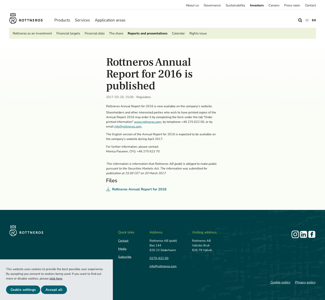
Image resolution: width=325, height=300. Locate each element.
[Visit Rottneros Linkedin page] (303, 234)
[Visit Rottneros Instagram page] (295, 234)
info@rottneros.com (163, 266)
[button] (23, 290)
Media (122, 249)
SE (307, 20)
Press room (292, 5)
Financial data (95, 33)
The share (116, 33)
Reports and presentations (147, 33)
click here (55, 278)
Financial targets (68, 33)
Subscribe (124, 257)
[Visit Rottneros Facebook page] (312, 234)
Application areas (110, 20)
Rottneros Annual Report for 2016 (139, 189)
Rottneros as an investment (32, 33)
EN (314, 20)
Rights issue (198, 33)
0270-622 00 (159, 258)
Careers (274, 5)
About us (192, 5)
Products (62, 20)
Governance (212, 5)
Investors (257, 5)
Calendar (178, 33)
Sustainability (235, 5)
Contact (310, 5)
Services (82, 20)
